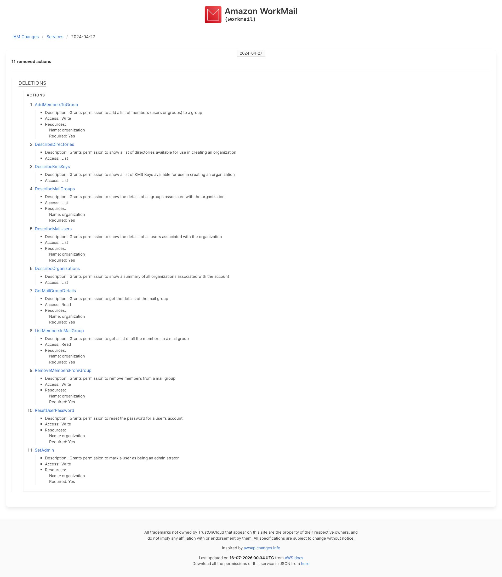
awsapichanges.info (262, 547)
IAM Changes (26, 36)
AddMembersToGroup (56, 104)
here (305, 563)
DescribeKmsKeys (52, 166)
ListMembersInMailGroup (59, 330)
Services (55, 36)
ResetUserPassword (54, 410)
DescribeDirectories (54, 144)
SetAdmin (44, 450)
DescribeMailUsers (53, 228)
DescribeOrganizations (57, 268)
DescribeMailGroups (55, 188)
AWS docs (294, 557)
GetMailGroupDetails (55, 290)
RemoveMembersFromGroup (63, 370)
